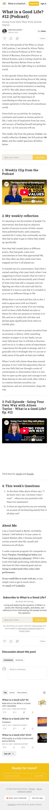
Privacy (32, 789)
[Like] (4, 38)
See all (7, 753)
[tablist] (13, 660)
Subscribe (34, 3)
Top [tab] (5, 692)
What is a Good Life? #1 (15, 699)
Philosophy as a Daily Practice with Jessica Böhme (17, 739)
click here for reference (20, 558)
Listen (43, 31)
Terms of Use (37, 626)
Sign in (43, 3)
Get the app (37, 798)
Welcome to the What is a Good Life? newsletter (16, 704)
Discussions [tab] (22, 692)
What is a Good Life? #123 (16, 734)
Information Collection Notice (29, 628)
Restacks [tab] (19, 660)
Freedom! (6, 722)
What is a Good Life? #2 (15, 718)
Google (30, 474)
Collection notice (24, 791)
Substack (12, 804)
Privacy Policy (24, 631)
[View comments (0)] (11, 38)
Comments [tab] (8, 660)
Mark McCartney (15, 30)
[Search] (44, 692)
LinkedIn (20, 585)
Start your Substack (18, 798)
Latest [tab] (12, 692)
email (8, 585)
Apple (19, 474)
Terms (39, 789)
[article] (24, 706)
